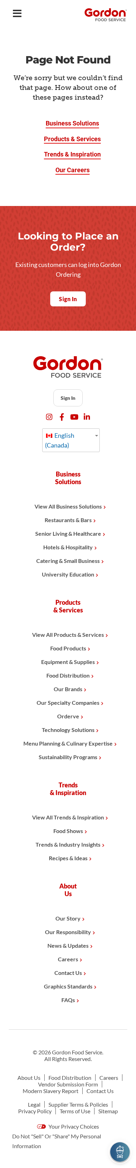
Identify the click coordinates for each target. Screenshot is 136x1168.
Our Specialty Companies (68, 702)
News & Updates (68, 945)
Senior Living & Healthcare (68, 533)
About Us (28, 1077)
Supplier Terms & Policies (78, 1104)
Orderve (68, 716)
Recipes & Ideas (68, 858)
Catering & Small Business (68, 560)
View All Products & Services (68, 634)
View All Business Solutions (68, 506)
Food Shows (68, 830)
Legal (34, 1104)
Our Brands (68, 689)
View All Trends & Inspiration (68, 817)
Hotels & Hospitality (68, 547)
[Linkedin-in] (87, 417)
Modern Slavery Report (50, 1090)
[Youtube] (74, 417)
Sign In (68, 398)
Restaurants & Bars (68, 520)
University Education (68, 574)
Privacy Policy (35, 1111)
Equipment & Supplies (68, 661)
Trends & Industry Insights (68, 844)
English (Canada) (59, 440)
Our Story (68, 918)
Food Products (68, 648)
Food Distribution (68, 675)
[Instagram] (49, 417)
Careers (68, 959)
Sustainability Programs (68, 757)
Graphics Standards (68, 986)
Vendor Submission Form (68, 1084)
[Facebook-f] (62, 417)
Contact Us (68, 972)
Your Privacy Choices (73, 1126)
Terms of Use (75, 1111)
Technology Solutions (68, 729)
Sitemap (108, 1111)
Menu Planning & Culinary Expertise (68, 743)
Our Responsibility (68, 932)
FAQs (68, 1000)
